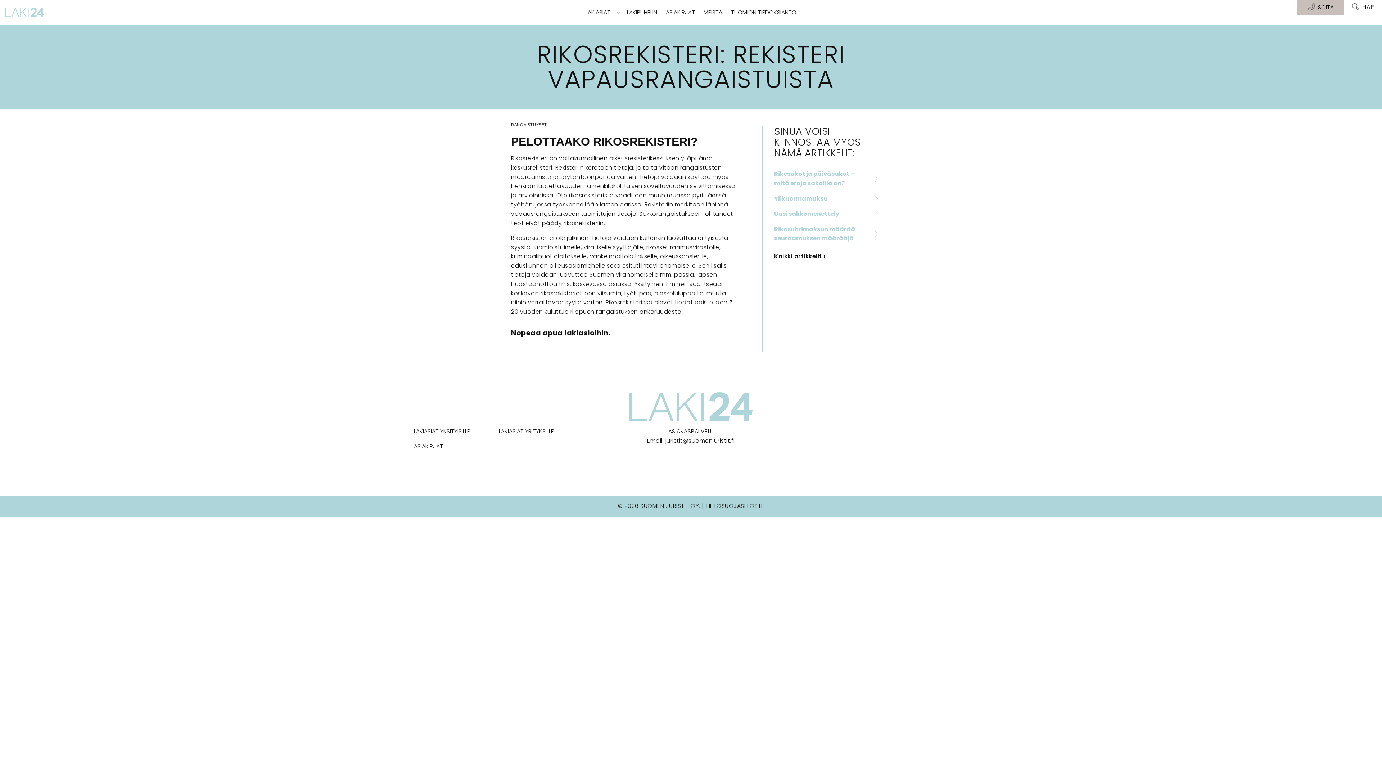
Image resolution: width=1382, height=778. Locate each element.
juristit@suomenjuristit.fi (700, 441)
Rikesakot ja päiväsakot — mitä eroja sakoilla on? (815, 178)
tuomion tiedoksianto (763, 12)
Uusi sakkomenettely (806, 214)
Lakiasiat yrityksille (526, 431)
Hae (1368, 7)
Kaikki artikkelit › (800, 256)
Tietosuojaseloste (734, 506)
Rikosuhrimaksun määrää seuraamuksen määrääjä (814, 234)
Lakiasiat (598, 12)
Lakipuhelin (642, 12)
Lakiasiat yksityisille (442, 431)
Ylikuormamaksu (800, 198)
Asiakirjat (680, 12)
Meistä (713, 12)
